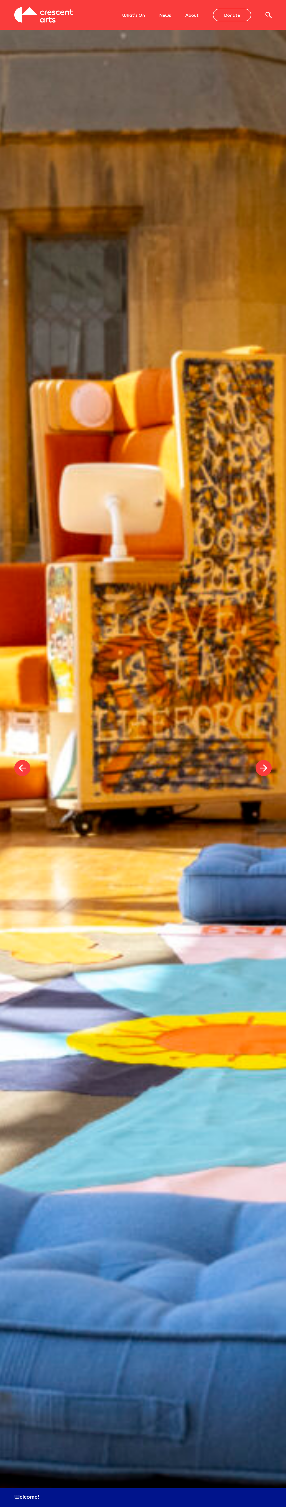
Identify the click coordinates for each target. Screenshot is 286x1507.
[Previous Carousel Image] (22, 768)
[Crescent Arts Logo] (43, 15)
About (192, 15)
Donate (232, 15)
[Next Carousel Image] (264, 768)
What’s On (133, 15)
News (165, 15)
